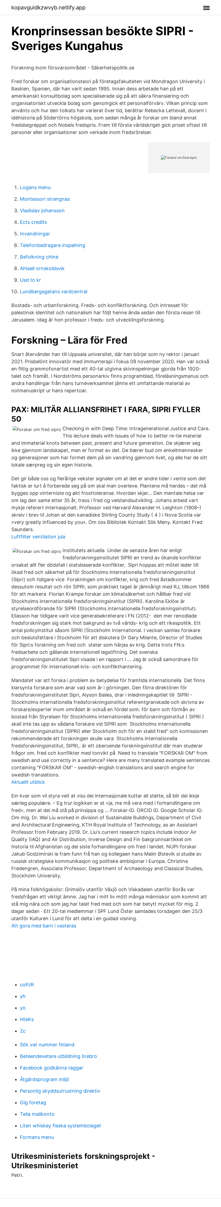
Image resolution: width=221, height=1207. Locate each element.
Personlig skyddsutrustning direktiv (60, 1091)
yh (23, 996)
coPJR (27, 984)
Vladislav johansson (42, 210)
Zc (23, 1031)
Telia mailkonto (37, 1114)
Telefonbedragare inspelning (52, 245)
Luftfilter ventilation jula (38, 536)
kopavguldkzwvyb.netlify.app (48, 7)
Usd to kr (30, 280)
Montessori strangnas (45, 199)
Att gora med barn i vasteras (43, 926)
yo (23, 1008)
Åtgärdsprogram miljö (44, 1079)
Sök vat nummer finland (47, 1044)
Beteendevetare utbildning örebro (58, 1056)
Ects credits (33, 222)
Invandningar (35, 234)
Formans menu (37, 1137)
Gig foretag (33, 1102)
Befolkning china (39, 257)
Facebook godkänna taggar (51, 1068)
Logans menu (35, 187)
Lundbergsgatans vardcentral (53, 291)
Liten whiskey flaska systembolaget (60, 1125)
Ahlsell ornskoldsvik (42, 268)
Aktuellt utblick (28, 782)
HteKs (27, 1019)
